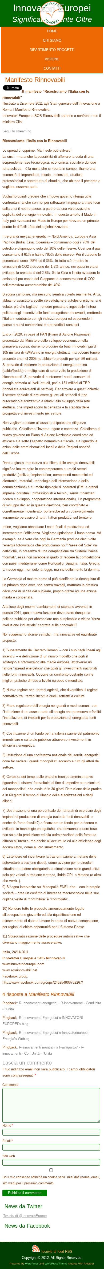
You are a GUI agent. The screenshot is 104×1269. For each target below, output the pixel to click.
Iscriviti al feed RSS (56, 1252)
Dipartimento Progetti (52, 50)
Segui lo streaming (16, 131)
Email (7, 1141)
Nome (7, 1126)
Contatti (52, 68)
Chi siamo (52, 40)
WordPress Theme (56, 1263)
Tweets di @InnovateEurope (25, 1216)
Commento (10, 1085)
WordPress (31, 1263)
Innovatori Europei (52, 7)
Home (52, 31)
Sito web (8, 1156)
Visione (52, 59)
